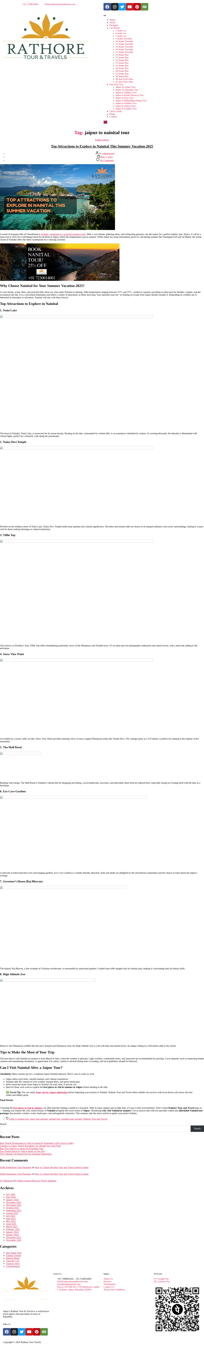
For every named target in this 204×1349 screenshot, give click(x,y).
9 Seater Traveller (123, 38)
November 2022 (13, 1240)
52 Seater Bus (122, 73)
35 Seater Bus (122, 63)
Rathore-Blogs (102, 140)
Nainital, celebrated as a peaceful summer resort (63, 234)
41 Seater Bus (122, 65)
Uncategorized (13, 1266)
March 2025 (11, 1226)
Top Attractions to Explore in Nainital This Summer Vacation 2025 (102, 146)
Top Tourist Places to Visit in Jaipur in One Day (22, 1151)
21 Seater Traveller (124, 52)
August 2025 (12, 1213)
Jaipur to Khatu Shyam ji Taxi (129, 95)
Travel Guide (115, 111)
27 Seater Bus (122, 57)
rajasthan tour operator (71, 1119)
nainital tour (54, 1119)
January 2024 (12, 1234)
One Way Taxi (116, 84)
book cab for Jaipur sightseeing (52, 1092)
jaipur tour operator (39, 1119)
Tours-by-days (13, 1263)
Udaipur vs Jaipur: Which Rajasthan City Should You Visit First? (30, 1146)
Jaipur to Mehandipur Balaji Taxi (131, 100)
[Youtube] (129, 6)
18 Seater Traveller (124, 49)
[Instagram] (114, 6)
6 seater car (120, 33)
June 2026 (11, 1197)
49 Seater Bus (122, 71)
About (112, 22)
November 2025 (13, 1205)
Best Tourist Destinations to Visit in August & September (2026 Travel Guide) (36, 1143)
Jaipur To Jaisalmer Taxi (126, 90)
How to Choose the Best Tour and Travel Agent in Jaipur (62, 1167)
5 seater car (120, 30)
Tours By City (12, 1261)
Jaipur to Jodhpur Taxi (125, 92)
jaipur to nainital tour (19, 1119)
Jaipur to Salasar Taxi (125, 106)
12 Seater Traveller (124, 44)
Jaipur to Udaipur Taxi (126, 108)
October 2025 (12, 1208)
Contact (113, 116)
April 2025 (11, 1224)
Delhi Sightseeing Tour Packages (15, 1167)
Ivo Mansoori (6, 1180)
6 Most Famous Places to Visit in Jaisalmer (36, 1180)
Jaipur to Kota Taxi (124, 98)
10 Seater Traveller (124, 41)
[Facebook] (107, 6)
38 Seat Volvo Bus (124, 79)
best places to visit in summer (27, 1108)
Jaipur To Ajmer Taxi (125, 87)
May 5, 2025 (107, 157)
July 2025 (10, 1216)
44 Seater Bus (122, 68)
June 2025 (11, 1218)
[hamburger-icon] (104, 15)
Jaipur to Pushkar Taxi (125, 103)
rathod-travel (108, 153)
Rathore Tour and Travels (95, 1119)
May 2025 (11, 1221)
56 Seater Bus (122, 76)
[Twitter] (122, 6)
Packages (113, 25)
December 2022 (13, 1237)
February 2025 (13, 1229)
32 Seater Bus (122, 60)
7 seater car (120, 36)
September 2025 (13, 1210)
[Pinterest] (137, 6)
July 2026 (10, 1194)
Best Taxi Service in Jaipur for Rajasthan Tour (21, 1148)
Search (3, 1124)
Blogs (112, 114)
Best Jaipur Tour (14, 1253)
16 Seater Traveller (124, 46)
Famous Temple (13, 1255)
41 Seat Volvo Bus (124, 81)
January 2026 (12, 1199)
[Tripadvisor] (144, 6)
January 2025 (12, 1232)
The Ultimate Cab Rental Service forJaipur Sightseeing (26, 1154)
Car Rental (114, 28)
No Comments (107, 160)
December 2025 (13, 1202)
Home (112, 20)
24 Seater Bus (122, 55)
